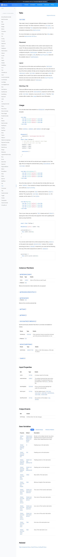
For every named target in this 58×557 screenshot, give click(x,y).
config (33, 54)
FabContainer (4, 50)
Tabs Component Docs (24, 547)
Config (2, 38)
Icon (2, 67)
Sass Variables (25, 426)
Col (2, 36)
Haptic (2, 60)
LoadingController (5, 103)
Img (2, 70)
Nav (2, 118)
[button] (8, 4)
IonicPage (3, 82)
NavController (4, 123)
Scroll (2, 159)
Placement (22, 42)
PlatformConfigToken (6, 140)
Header (3, 62)
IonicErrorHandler (5, 77)
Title (2, 190)
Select (2, 169)
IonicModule (4, 79)
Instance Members (26, 268)
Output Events (24, 409)
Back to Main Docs (9, 13)
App (2, 21)
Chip (2, 33)
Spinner (3, 178)
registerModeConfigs (6, 154)
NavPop (3, 128)
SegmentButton (4, 166)
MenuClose (3, 108)
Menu (2, 106)
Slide (2, 173)
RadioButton (4, 144)
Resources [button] (46, 4)
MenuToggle (4, 113)
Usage (21, 105)
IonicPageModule (5, 84)
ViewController (4, 202)
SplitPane (3, 181)
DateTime (3, 43)
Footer (2, 55)
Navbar (3, 120)
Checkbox (3, 31)
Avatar (2, 24)
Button (2, 29)
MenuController (4, 111)
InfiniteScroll (4, 72)
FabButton (3, 48)
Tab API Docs (34, 547)
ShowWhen (4, 171)
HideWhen (3, 65)
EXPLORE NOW (52, 1)
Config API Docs (42, 547)
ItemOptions (4, 89)
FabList (3, 53)
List (2, 101)
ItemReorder (4, 91)
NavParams (3, 125)
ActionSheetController (6, 17)
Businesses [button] (39, 4)
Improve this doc (51, 15)
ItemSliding (3, 94)
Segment (3, 164)
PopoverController (5, 142)
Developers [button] (32, 4)
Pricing (52, 4)
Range (2, 149)
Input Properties (44, 54)
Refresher (3, 152)
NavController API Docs (30, 36)
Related (22, 543)
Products (26, 4)
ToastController (4, 193)
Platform (3, 137)
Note (2, 132)
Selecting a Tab (23, 86)
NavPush (3, 130)
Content (3, 41)
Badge (2, 26)
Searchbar (3, 161)
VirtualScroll (4, 205)
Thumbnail (3, 188)
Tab (2, 183)
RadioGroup (4, 147)
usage (34, 96)
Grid (2, 58)
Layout (21, 63)
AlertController (4, 19)
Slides (2, 176)
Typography (4, 200)
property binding (30, 187)
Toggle (2, 195)
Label (2, 99)
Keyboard (3, 96)
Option (2, 135)
